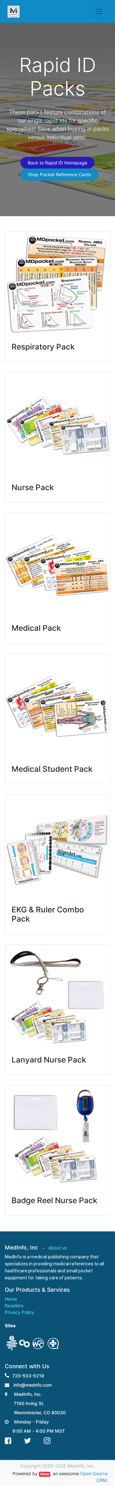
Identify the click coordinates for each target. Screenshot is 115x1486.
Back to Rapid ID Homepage (57, 162)
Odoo (44, 1474)
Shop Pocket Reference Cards (59, 174)
